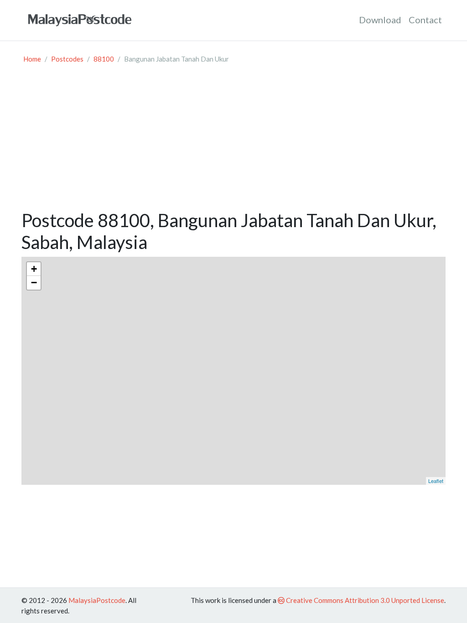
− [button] (34, 282)
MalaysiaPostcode (96, 600)
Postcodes (67, 59)
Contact (425, 19)
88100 (103, 59)
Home (32, 59)
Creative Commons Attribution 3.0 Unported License (364, 600)
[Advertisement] (233, 141)
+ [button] (34, 269)
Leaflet (435, 480)
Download (380, 19)
